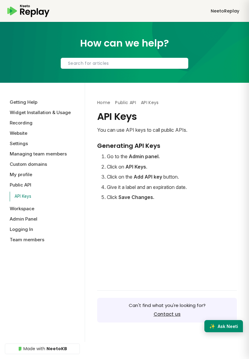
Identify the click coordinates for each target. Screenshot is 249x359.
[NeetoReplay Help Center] (28, 11)
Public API (125, 102)
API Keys (23, 196)
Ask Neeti (223, 326)
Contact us (167, 314)
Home (103, 102)
